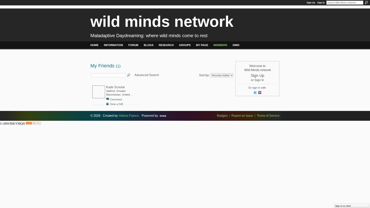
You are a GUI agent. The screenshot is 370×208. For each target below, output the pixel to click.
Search (366, 2)
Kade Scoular (115, 87)
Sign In (321, 2)
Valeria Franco (129, 115)
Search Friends (129, 75)
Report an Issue (242, 115)
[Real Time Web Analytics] (33, 123)
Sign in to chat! (343, 206)
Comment (116, 99)
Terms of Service (268, 115)
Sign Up (311, 2)
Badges (222, 115)
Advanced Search (147, 75)
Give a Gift (116, 104)
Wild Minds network (162, 21)
